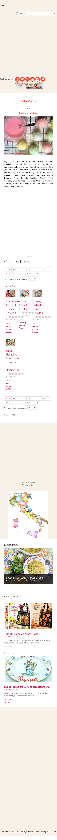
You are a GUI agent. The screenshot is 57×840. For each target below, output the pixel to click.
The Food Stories (11, 636)
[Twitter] (22, 79)
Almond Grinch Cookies (24, 305)
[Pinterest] (42, 79)
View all (7, 702)
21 (32, 269)
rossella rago (11, 319)
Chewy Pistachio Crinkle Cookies (38, 307)
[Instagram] (37, 79)
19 (21, 269)
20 (27, 269)
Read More (8, 647)
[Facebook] (17, 79)
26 (12, 273)
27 (17, 273)
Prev (15, 269)
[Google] (27, 79)
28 (23, 273)
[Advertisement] (28, 45)
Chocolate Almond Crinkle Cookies (12, 307)
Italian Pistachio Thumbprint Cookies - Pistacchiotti (14, 360)
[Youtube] (32, 79)
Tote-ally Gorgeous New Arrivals (21, 633)
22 (38, 269)
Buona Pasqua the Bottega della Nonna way (27, 686)
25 (7, 273)
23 (43, 269)
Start (8, 269)
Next (29, 273)
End (36, 273)
